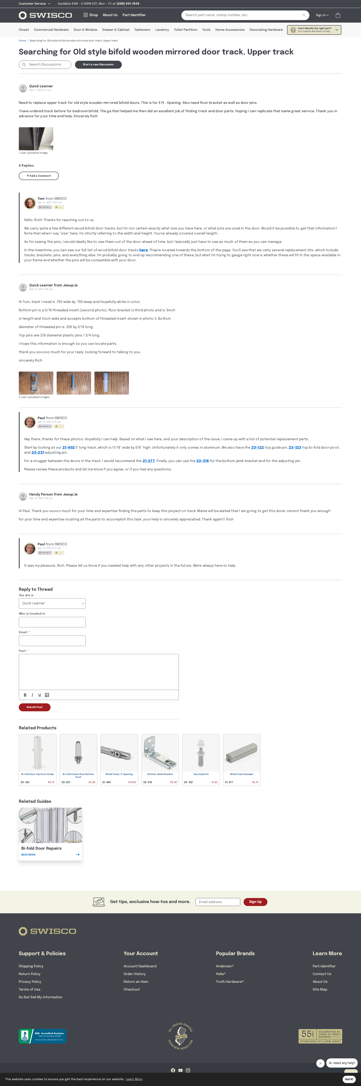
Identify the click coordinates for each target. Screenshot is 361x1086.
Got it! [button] (349, 1079)
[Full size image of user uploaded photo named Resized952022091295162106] (74, 383)
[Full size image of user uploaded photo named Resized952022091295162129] (111, 383)
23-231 (38, 452)
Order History (135, 974)
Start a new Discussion (98, 64)
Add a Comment (40, 176)
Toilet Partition (185, 30)
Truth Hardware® (230, 982)
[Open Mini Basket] (338, 15)
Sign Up (255, 902)
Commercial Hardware (51, 30)
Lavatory (162, 30)
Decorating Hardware (266, 30)
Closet (24, 30)
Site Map (320, 989)
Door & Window (85, 30)
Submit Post (35, 707)
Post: (22, 651)
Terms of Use (29, 989)
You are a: (26, 595)
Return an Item (136, 982)
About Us (320, 982)
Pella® (221, 974)
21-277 (149, 461)
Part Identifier (324, 966)
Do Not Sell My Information (40, 997)
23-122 (257, 447)
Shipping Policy (31, 966)
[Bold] (25, 695)
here (143, 250)
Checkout (132, 989)
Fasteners (142, 30)
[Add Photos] (47, 695)
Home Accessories (230, 30)
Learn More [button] (134, 1079)
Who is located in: (32, 613)
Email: (23, 632)
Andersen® (225, 966)
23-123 (295, 447)
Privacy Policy (30, 982)
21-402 (68, 447)
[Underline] (39, 695)
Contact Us (322, 974)
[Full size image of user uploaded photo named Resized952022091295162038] (36, 383)
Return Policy (30, 974)
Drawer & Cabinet (116, 30)
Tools (206, 30)
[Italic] (32, 695)
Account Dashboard (140, 966)
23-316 (202, 461)
